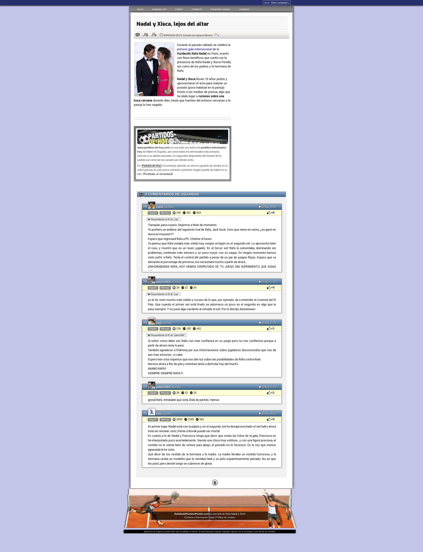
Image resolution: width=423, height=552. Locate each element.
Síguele (152, 213)
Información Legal (205, 517)
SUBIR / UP (224, 485)
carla (160, 207)
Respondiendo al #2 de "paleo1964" (168, 335)
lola (159, 413)
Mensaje (165, 213)
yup (159, 323)
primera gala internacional (194, 49)
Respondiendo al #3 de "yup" (165, 219)
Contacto (189, 517)
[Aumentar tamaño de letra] (145, 35)
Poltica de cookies (225, 517)
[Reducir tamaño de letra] (154, 35)
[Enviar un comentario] (137, 35)
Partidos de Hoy (151, 165)
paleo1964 (163, 282)
